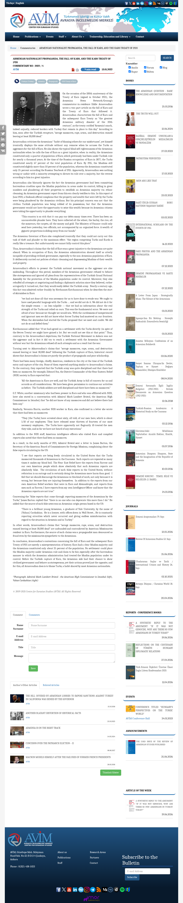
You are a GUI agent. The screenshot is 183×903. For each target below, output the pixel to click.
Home (16, 36)
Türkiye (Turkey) (27, 81)
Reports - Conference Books (143, 612)
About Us (77, 36)
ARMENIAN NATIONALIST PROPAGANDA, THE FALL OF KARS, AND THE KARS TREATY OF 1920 (88, 48)
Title (20, 647)
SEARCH (167, 57)
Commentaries (27, 48)
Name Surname (18, 627)
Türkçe (10, 3)
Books (130, 80)
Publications (32, 36)
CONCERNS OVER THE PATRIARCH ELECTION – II (50, 743)
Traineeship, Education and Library (109, 36)
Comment (18, 614)
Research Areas (98, 852)
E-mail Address (18, 638)
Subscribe (132, 877)
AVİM (16, 69)
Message (18, 656)
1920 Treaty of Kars (69, 81)
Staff (62, 36)
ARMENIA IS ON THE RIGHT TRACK (43, 728)
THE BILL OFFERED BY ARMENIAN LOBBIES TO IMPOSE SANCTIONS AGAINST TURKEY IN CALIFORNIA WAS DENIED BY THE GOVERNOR (69, 698)
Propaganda (53, 81)
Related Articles (51, 685)
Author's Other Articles (25, 685)
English (20, 3)
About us (62, 852)
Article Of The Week (139, 790)
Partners (94, 857)
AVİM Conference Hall (138, 718)
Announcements (136, 730)
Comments (34, 614)
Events (49, 36)
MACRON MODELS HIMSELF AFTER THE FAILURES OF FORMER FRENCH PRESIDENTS (68, 757)
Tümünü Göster (111, 772)
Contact (140, 36)
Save (33, 668)
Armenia (41, 81)
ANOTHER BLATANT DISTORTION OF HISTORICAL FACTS (53, 713)
